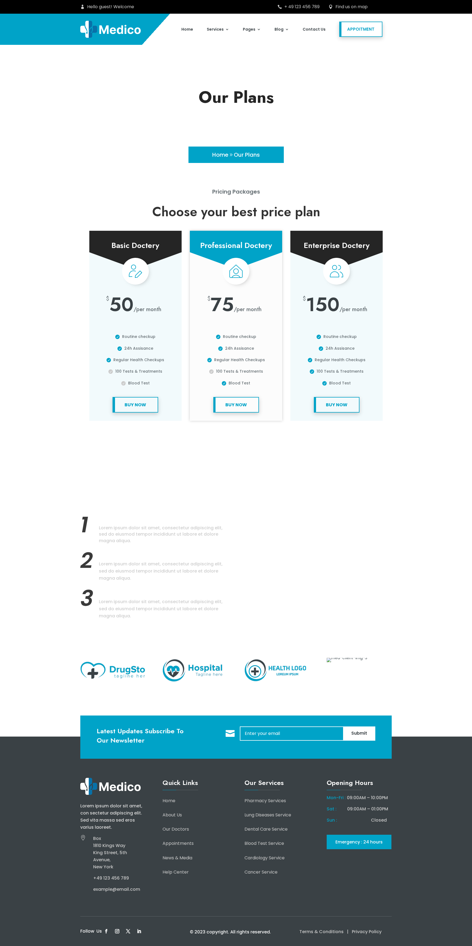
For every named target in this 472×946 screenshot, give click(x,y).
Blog (279, 29)
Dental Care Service (266, 829)
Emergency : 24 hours (359, 842)
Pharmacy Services (265, 801)
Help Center (176, 872)
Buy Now (135, 405)
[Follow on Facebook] (106, 931)
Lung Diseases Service (267, 815)
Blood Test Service (264, 843)
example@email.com (116, 889)
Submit (359, 733)
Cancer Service (261, 872)
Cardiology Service (264, 858)
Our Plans (247, 155)
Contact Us (314, 29)
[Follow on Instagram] (117, 931)
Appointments (178, 843)
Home (187, 29)
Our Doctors (176, 829)
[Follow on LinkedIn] (139, 931)
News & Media (177, 858)
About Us (172, 815)
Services (215, 29)
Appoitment (360, 29)
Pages (249, 29)
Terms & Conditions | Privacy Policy (340, 932)
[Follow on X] (128, 931)
